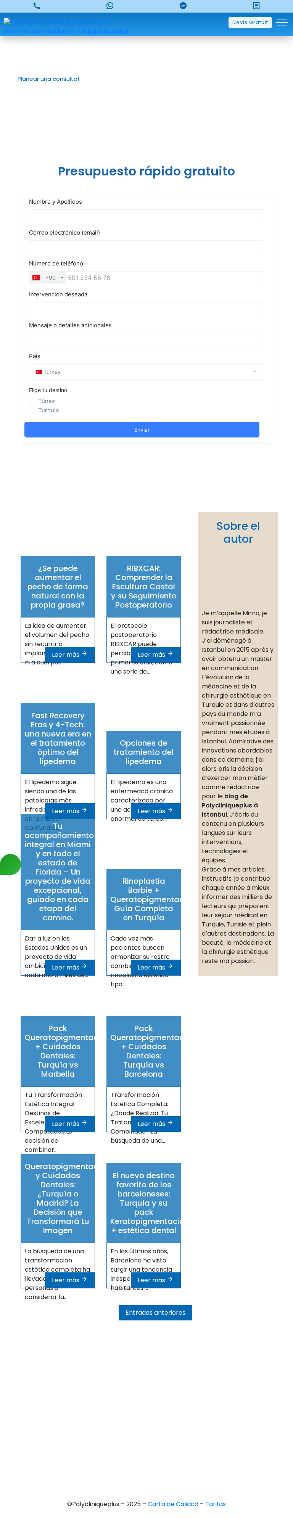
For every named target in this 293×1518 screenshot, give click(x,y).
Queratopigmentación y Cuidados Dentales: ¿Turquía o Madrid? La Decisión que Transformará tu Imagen (66, 1198)
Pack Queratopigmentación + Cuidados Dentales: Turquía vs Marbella (66, 1051)
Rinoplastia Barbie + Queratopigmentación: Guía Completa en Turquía (153, 899)
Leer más (66, 654)
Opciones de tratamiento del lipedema (144, 752)
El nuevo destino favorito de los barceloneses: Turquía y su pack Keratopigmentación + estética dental (149, 1203)
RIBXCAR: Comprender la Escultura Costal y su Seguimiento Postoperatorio (144, 586)
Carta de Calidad (174, 1504)
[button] (45, 79)
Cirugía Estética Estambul (146, 1461)
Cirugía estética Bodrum (147, 1474)
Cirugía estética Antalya (146, 1448)
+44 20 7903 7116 (146, 1365)
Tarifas (215, 1504)
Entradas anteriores (155, 1312)
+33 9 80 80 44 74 (146, 1352)
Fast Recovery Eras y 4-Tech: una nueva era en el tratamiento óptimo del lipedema (58, 738)
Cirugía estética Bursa (146, 1409)
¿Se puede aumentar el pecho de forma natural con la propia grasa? (57, 586)
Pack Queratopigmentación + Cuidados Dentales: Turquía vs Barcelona (152, 1051)
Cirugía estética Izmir (146, 1435)
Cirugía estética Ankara (146, 1422)
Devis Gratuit (250, 22)
